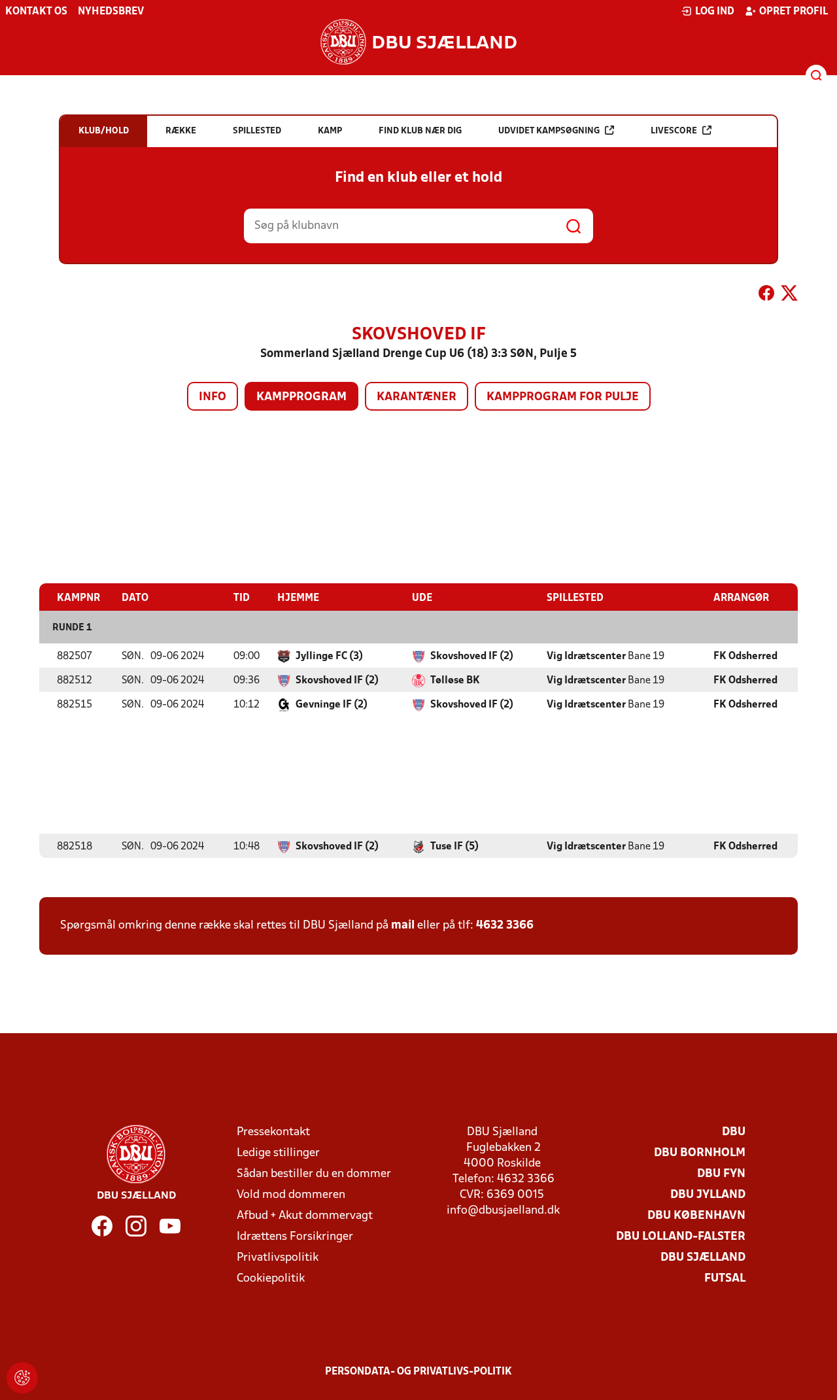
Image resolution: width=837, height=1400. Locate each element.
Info (212, 397)
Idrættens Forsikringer (295, 1236)
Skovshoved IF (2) (471, 656)
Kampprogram (301, 397)
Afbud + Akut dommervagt (305, 1215)
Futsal (724, 1278)
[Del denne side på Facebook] (766, 295)
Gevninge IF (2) (331, 704)
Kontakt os (36, 11)
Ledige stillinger (278, 1153)
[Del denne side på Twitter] (789, 295)
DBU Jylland (707, 1195)
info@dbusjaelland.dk (503, 1210)
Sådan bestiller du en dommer (314, 1174)
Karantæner (416, 397)
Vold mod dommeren (291, 1195)
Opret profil (793, 11)
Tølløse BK (455, 680)
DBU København (696, 1215)
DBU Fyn (721, 1174)
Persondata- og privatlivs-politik (418, 1371)
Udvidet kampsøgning (549, 131)
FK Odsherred (745, 656)
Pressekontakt (273, 1132)
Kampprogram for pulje (563, 397)
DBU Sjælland (702, 1257)
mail (403, 925)
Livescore (674, 131)
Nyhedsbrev (111, 11)
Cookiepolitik (271, 1278)
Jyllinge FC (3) (329, 656)
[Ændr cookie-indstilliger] (22, 1377)
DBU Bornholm (699, 1153)
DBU (733, 1132)
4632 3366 (505, 925)
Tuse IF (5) (454, 846)
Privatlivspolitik (277, 1257)
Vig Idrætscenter (586, 656)
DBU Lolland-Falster (680, 1236)
